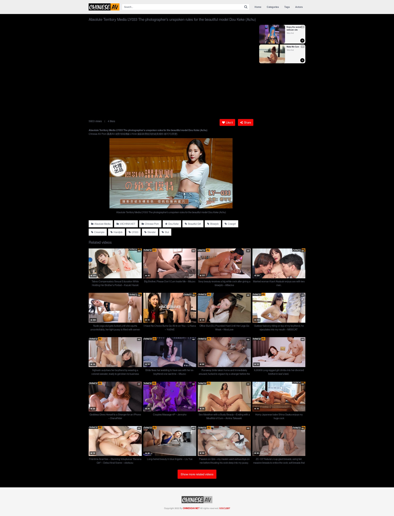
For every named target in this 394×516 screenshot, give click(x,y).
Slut (166, 232)
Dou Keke (173, 223)
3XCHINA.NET (127, 223)
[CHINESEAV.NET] (104, 6)
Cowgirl (231, 223)
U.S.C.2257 (224, 508)
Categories (273, 7)
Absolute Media (102, 223)
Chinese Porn (151, 223)
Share (247, 122)
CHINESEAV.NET (191, 508)
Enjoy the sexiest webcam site (294, 28)
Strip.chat (290, 33)
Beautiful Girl (194, 223)
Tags (287, 7)
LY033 (134, 232)
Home (258, 7)
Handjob (118, 232)
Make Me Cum (293, 47)
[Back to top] (385, 506)
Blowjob (214, 223)
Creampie (99, 232)
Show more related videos (197, 474)
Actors (299, 7)
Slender (151, 232)
